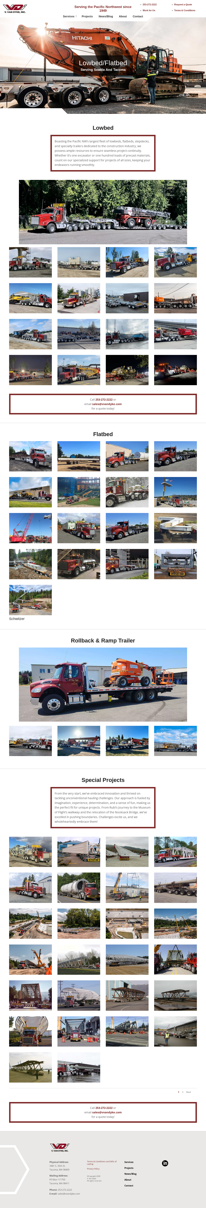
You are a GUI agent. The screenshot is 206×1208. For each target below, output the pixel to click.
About (123, 16)
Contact (138, 16)
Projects (87, 16)
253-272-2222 (150, 4)
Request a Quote (183, 4)
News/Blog (106, 16)
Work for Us (149, 10)
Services (68, 16)
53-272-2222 (105, 399)
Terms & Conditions (184, 10)
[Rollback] (103, 720)
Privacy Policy (93, 1169)
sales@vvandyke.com (107, 404)
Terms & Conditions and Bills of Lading (102, 1162)
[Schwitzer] (30, 614)
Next (188, 1092)
